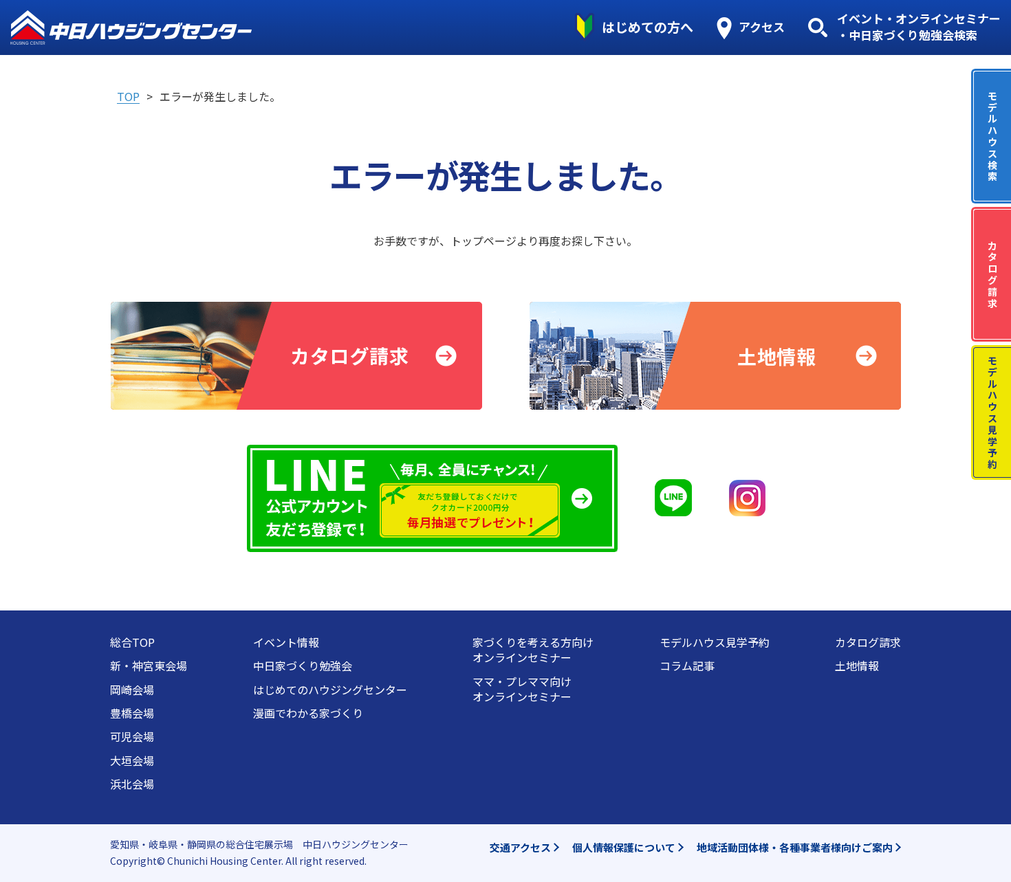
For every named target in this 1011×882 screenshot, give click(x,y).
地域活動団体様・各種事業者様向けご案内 (795, 847)
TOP (128, 96)
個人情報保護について (623, 847)
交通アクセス (520, 847)
